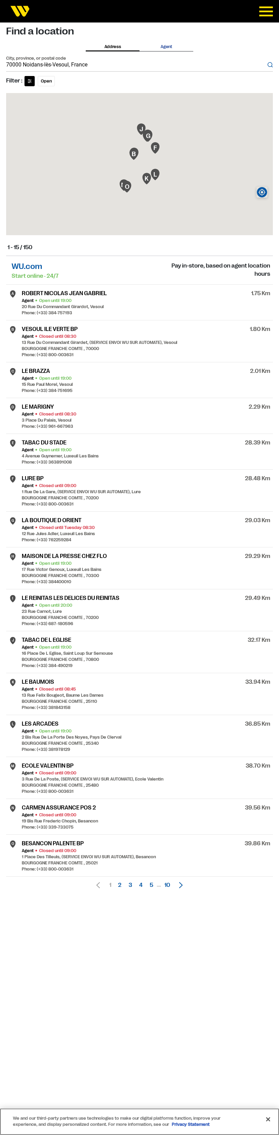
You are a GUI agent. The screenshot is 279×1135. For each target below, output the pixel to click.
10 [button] (167, 885)
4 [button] (141, 885)
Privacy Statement (191, 1124)
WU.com (27, 266)
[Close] (268, 1119)
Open (46, 81)
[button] (179, 885)
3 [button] (130, 885)
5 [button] (151, 885)
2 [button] (119, 885)
